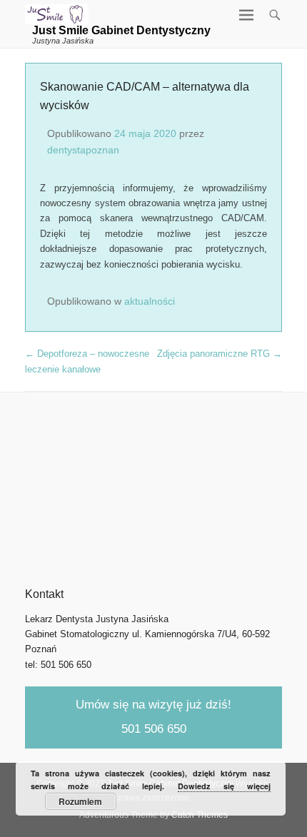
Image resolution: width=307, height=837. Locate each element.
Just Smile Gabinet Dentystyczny (121, 30)
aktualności (149, 301)
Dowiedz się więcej (224, 786)
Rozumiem (80, 801)
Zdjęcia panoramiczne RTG (219, 353)
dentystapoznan (83, 150)
